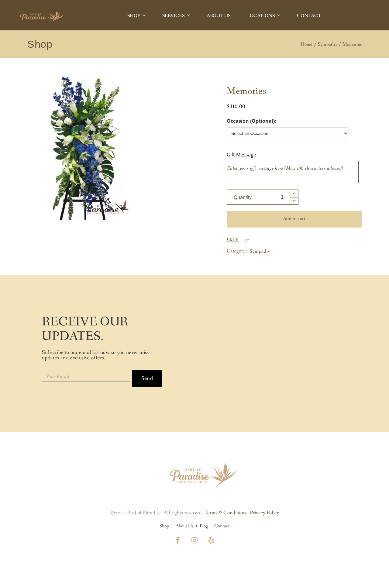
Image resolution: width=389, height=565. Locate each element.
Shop (164, 526)
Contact (222, 526)
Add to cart (294, 218)
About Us (184, 526)
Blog (204, 526)
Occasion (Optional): (251, 121)
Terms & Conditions (225, 512)
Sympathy (260, 251)
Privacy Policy (264, 512)
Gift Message (241, 154)
